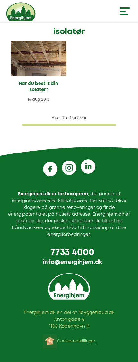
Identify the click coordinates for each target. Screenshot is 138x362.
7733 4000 (72, 253)
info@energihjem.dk (72, 262)
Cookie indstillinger (76, 341)
